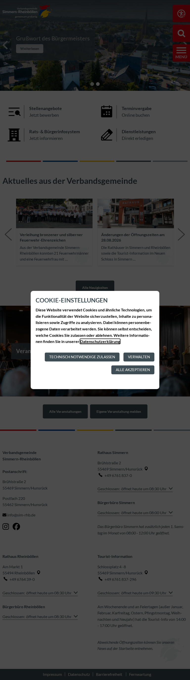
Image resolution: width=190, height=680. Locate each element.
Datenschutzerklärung (100, 341)
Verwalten (139, 357)
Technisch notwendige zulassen (82, 357)
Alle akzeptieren (133, 369)
